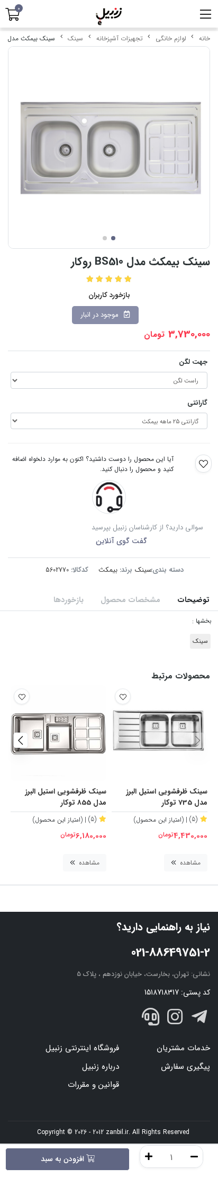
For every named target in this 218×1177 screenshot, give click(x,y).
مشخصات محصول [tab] (130, 600)
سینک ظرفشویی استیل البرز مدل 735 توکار (166, 797)
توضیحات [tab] (193, 600)
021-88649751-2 (170, 952)
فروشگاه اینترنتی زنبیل (82, 1048)
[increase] (148, 1156)
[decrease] (194, 1156)
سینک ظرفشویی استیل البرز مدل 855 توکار (65, 797)
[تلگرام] (199, 1019)
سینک (75, 38)
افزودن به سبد (63, 1159)
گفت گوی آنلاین (121, 541)
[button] (197, 740)
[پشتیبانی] (151, 1019)
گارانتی (197, 402)
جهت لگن (193, 362)
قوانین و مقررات (93, 1084)
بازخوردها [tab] (68, 600)
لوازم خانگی (171, 38)
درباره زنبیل (100, 1066)
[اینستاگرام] (175, 1019)
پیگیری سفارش (185, 1066)
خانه (204, 38)
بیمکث (107, 570)
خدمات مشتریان (183, 1048)
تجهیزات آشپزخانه (119, 38)
